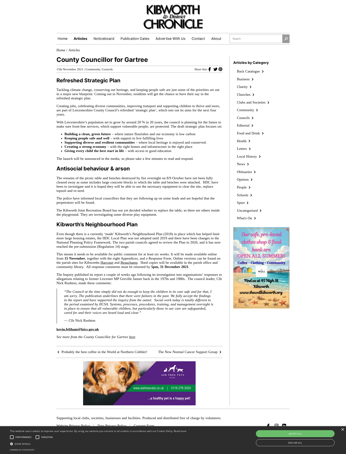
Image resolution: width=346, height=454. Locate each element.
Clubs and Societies (252, 102)
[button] (98, 443)
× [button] (342, 429)
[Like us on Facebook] (269, 426)
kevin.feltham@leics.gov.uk (77, 329)
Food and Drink (249, 133)
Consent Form (144, 426)
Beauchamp (129, 263)
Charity (243, 87)
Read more (180, 431)
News (241, 164)
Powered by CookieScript (22, 450)
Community (92, 69)
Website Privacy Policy (73, 426)
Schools (243, 195)
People (242, 187)
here (132, 337)
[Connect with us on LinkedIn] (284, 426)
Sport (241, 203)
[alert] (173, 440)
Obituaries (245, 172)
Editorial (243, 125)
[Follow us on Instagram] (277, 426)
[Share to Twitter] (215, 69)
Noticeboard (104, 38)
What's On (245, 218)
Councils (107, 69)
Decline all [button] (295, 442)
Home (62, 38)
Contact (198, 38)
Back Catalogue (249, 71)
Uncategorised (248, 210)
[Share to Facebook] (210, 69)
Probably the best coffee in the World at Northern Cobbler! (103, 352)
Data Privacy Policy (112, 426)
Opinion (243, 179)
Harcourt (107, 263)
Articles (80, 38)
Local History (247, 156)
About (216, 38)
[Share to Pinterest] (220, 69)
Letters (242, 149)
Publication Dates (135, 38)
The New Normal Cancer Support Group (188, 352)
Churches (244, 95)
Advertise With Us (170, 38)
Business (244, 79)
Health (242, 141)
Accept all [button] (295, 433)
